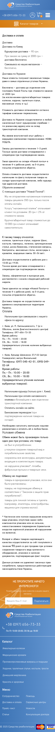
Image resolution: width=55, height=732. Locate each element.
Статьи (5, 714)
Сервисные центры (36, 702)
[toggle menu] (48, 15)
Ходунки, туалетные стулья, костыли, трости (26, 668)
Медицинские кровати (14, 655)
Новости (30, 708)
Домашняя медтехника (14, 675)
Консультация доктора (37, 714)
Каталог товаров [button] (29, 24)
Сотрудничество (10, 696)
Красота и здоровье (13, 682)
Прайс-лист (8, 708)
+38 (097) (13, 15)
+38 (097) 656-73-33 (23, 624)
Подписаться (41, 601)
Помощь (30, 696)
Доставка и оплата (12, 702)
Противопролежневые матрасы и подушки (25, 662)
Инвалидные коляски (14, 648)
